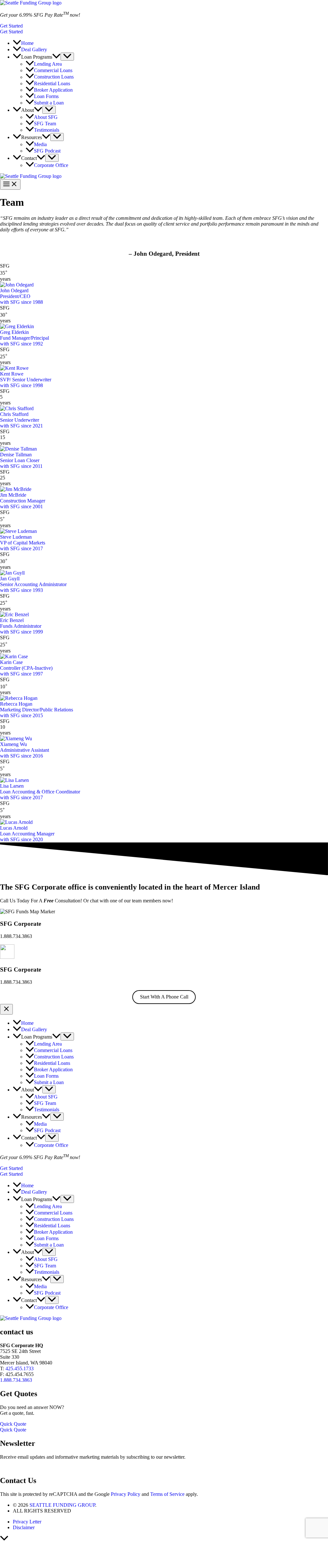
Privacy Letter (27, 1521)
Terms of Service (167, 1494)
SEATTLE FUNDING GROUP (61, 1505)
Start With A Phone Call (164, 996)
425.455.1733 (19, 1368)
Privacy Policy (125, 1494)
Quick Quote (13, 1429)
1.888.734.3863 (16, 1380)
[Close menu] (6, 1009)
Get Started (11, 31)
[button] (164, 26)
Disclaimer (24, 1527)
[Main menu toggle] (10, 184)
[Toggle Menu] (67, 57)
